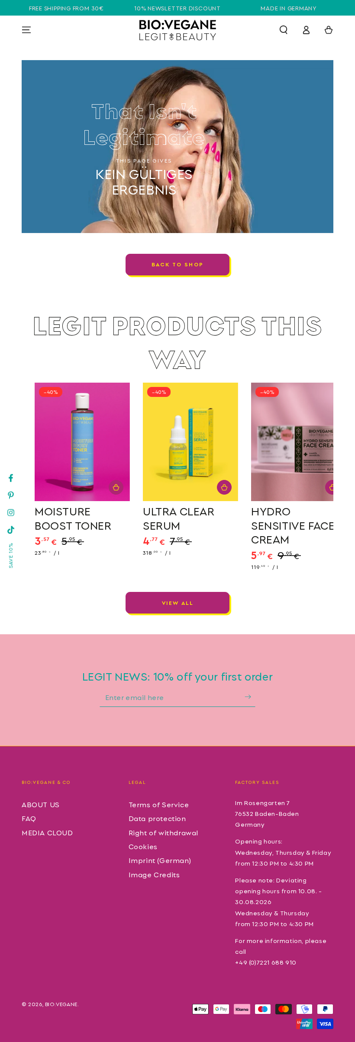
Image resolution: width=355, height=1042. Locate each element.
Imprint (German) (160, 860)
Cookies (143, 846)
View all (177, 602)
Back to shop (178, 264)
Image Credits (154, 874)
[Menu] (26, 29)
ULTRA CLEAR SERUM (179, 517)
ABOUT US (41, 804)
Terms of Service (159, 804)
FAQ (29, 818)
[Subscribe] (250, 696)
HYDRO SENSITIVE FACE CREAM (293, 524)
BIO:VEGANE (61, 1004)
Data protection (157, 818)
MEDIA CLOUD (47, 832)
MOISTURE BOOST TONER (73, 517)
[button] (283, 29)
